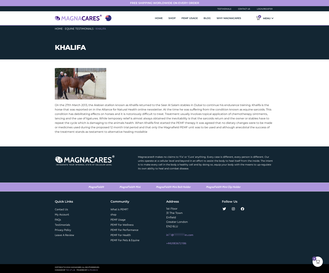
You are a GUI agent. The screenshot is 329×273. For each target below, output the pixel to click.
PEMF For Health (121, 235)
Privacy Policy (63, 230)
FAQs (58, 219)
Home (159, 18)
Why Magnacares (229, 18)
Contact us (61, 209)
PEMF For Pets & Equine (125, 240)
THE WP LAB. (70, 270)
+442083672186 (176, 243)
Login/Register (264, 8)
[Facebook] (242, 209)
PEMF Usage (189, 18)
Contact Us (244, 8)
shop (113, 214)
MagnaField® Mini (130, 187)
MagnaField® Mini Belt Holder (173, 187)
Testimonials (224, 8)
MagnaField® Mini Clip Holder (223, 187)
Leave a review (64, 235)
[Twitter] (224, 209)
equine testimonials (79, 28)
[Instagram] (233, 209)
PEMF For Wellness (122, 224)
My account (62, 214)
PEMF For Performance (124, 230)
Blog (207, 18)
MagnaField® (96, 187)
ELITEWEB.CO (93, 270)
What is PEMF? (119, 209)
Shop (172, 18)
